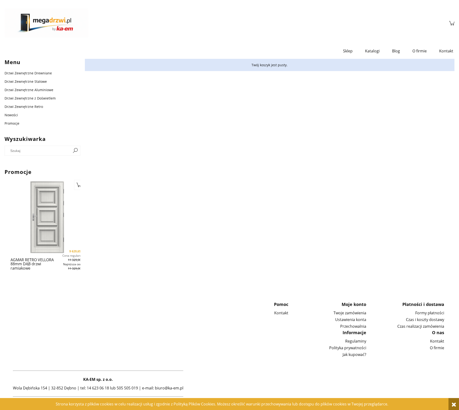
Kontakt (281, 313)
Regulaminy (355, 341)
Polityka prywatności (347, 347)
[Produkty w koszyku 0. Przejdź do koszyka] (451, 23)
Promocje (12, 123)
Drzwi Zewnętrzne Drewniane (28, 73)
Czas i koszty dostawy (425, 319)
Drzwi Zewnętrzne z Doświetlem (30, 98)
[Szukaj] (75, 150)
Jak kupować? (354, 354)
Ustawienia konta (350, 319)
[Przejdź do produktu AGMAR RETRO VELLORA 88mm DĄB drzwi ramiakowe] (47, 217)
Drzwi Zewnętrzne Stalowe (26, 81)
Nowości (11, 115)
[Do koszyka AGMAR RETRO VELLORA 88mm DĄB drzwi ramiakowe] (79, 185)
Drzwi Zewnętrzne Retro (24, 106)
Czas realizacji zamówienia (420, 326)
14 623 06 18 (98, 388)
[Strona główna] (224, 23)
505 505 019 (127, 388)
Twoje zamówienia (349, 313)
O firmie (437, 347)
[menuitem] (347, 51)
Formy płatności (429, 313)
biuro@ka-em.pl (169, 388)
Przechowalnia (353, 326)
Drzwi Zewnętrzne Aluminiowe (29, 90)
